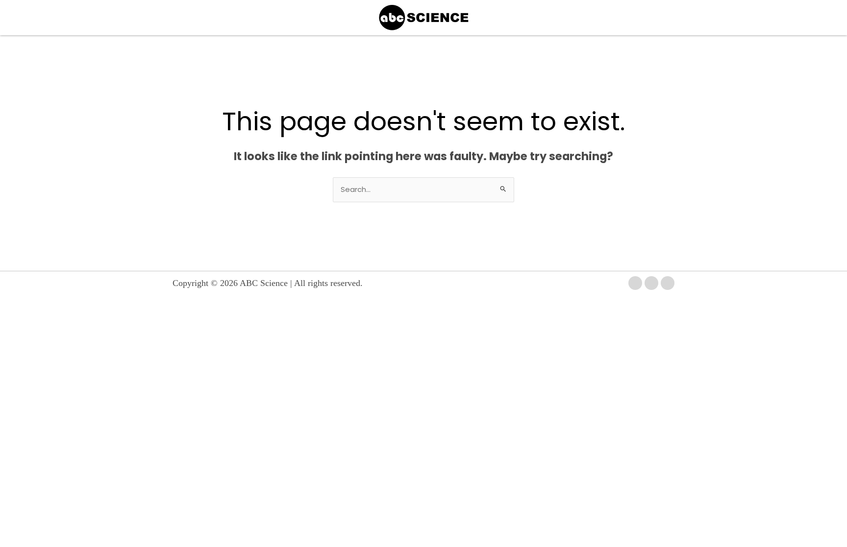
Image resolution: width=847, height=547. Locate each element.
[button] (235, 17)
